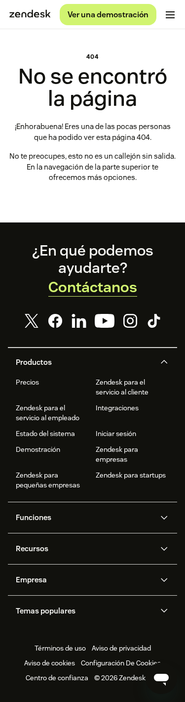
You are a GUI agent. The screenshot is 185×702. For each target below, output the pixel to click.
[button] (84, 362)
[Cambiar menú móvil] (170, 15)
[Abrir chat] (161, 678)
